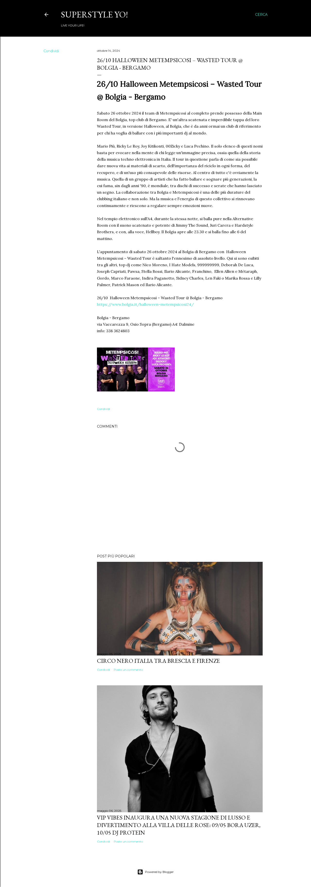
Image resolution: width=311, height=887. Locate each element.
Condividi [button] (51, 51)
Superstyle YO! (94, 14)
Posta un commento (128, 669)
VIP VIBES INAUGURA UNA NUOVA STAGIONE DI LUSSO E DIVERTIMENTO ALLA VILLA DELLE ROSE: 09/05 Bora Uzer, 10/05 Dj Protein (178, 825)
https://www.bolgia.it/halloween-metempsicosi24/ (145, 304)
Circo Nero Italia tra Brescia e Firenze (158, 660)
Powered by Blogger (159, 872)
